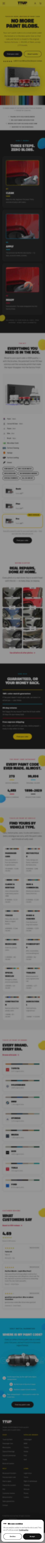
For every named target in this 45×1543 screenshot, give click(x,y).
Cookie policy (23, 1530)
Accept (32, 1536)
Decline (12, 1536)
